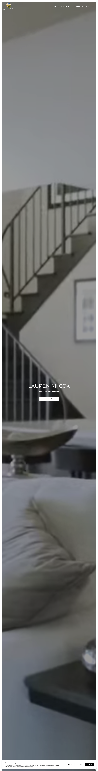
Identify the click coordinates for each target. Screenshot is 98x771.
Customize (79, 764)
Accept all (89, 764)
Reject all (70, 764)
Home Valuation (49, 398)
